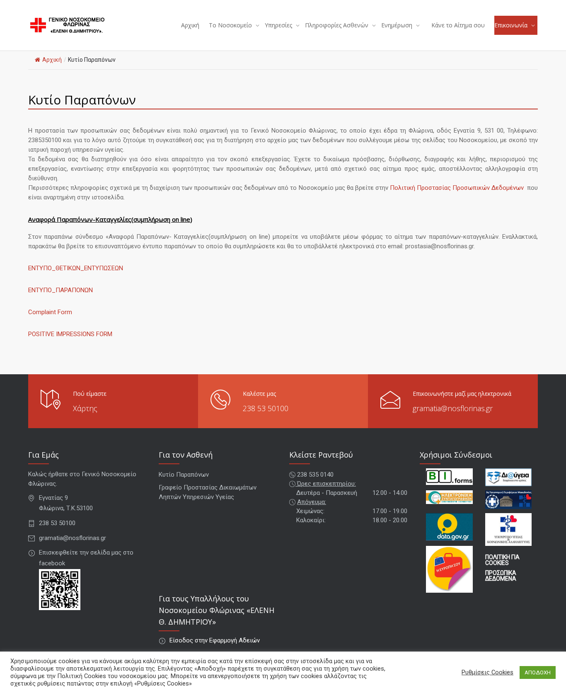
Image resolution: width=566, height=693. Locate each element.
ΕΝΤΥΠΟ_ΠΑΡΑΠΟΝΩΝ (60, 290)
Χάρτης (85, 408)
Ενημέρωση (396, 25)
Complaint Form (50, 312)
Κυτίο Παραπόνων (184, 474)
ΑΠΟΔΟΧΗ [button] (538, 672)
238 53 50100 (265, 408)
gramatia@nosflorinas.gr (453, 408)
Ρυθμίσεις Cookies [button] (487, 672)
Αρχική (190, 25)
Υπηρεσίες (278, 25)
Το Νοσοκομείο (230, 25)
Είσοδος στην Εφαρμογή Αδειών (214, 640)
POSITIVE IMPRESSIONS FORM (70, 334)
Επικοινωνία (510, 25)
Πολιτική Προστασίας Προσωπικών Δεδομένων (457, 187)
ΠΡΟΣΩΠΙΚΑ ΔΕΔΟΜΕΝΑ (500, 575)
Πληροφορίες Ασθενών (336, 25)
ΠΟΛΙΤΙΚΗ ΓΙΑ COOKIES (502, 560)
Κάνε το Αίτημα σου (458, 25)
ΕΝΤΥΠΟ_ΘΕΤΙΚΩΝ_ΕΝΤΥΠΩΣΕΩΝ (75, 268)
